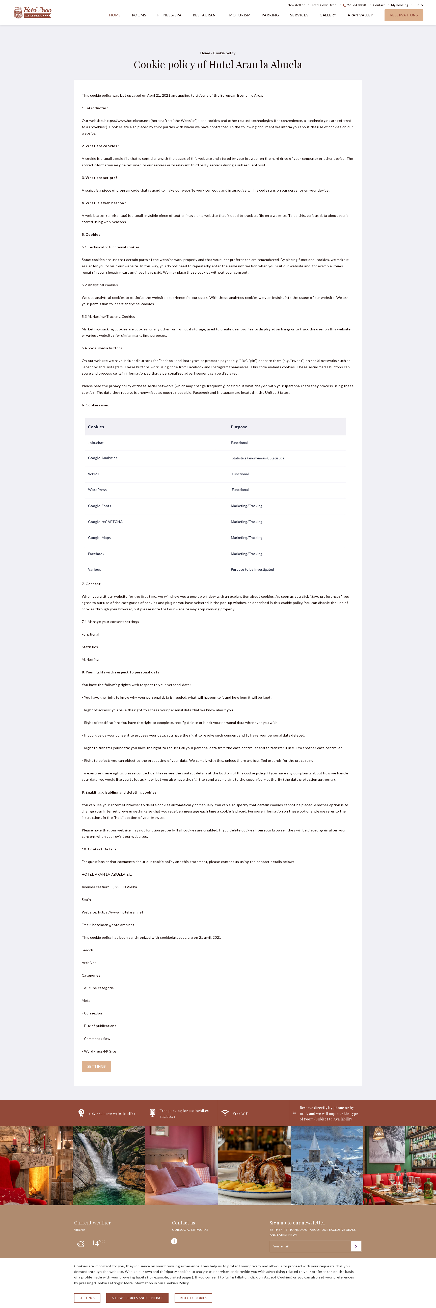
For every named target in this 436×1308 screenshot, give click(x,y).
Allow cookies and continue (137, 1298)
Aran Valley (360, 15)
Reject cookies (193, 1298)
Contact (379, 5)
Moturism (240, 15)
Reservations (404, 15)
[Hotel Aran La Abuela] (32, 20)
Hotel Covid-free (324, 5)
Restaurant (205, 15)
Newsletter (296, 5)
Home (115, 15)
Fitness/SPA (169, 15)
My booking (399, 5)
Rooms (139, 15)
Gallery (328, 15)
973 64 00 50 (356, 5)
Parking (270, 15)
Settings (96, 1066)
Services (299, 15)
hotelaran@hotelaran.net (113, 925)
